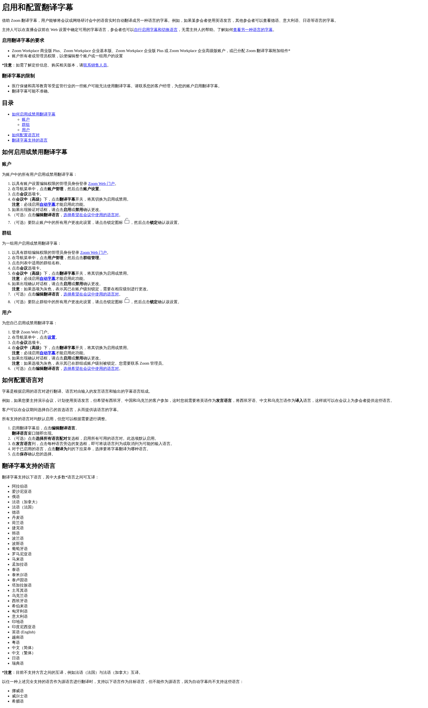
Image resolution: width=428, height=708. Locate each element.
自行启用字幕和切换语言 (156, 30)
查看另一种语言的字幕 (253, 30)
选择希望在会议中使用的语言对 (91, 215)
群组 (26, 124)
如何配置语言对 (26, 135)
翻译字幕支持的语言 (30, 140)
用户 (26, 130)
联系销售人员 (95, 65)
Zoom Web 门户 (101, 183)
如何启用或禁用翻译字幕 (33, 114)
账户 (26, 119)
